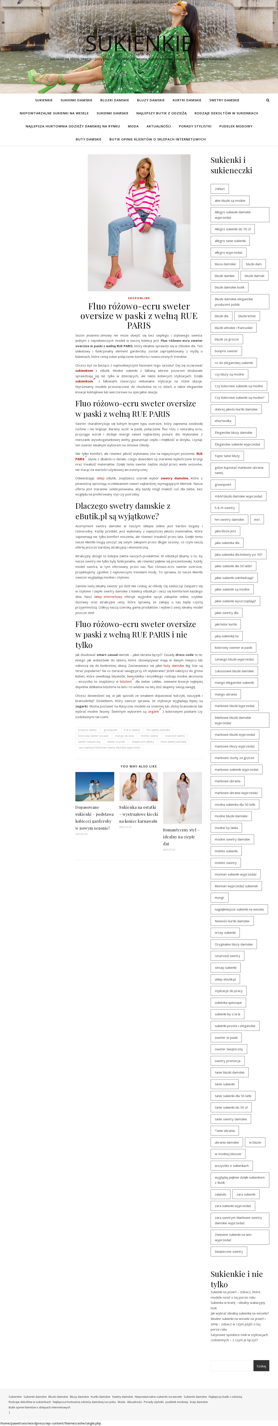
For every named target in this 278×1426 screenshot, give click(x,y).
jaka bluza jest (225, 531)
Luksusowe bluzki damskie (234, 671)
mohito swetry (149, 736)
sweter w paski (116, 742)
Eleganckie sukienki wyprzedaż (237, 444)
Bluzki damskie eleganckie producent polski (234, 302)
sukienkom (84, 370)
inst (257, 519)
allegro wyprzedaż (228, 252)
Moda (133, 126)
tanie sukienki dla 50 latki (233, 1096)
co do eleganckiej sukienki (234, 362)
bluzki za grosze (227, 339)
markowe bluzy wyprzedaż (235, 746)
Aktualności (159, 126)
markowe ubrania (227, 781)
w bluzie (255, 1142)
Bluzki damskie (114, 100)
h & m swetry (132, 730)
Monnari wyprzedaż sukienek (236, 886)
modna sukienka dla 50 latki (235, 804)
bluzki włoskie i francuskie (234, 327)
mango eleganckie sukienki (234, 682)
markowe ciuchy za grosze (234, 758)
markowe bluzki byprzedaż (235, 706)
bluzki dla (221, 316)
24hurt (220, 189)
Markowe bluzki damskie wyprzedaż (233, 720)
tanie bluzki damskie (230, 1072)
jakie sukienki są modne (232, 589)
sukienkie (139, 43)
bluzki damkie (225, 276)
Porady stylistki (195, 126)
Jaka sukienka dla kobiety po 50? (238, 554)
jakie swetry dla (226, 612)
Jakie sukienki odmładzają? (234, 577)
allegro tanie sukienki (230, 241)
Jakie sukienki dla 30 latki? (233, 566)
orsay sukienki (225, 932)
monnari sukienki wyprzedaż (235, 874)
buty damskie (89, 139)
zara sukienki (246, 1194)
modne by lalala (226, 828)
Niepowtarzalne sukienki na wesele (54, 113)
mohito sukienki (226, 851)
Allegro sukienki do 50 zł (233, 229)
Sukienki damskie (77, 100)
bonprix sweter (87, 730)
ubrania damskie (227, 1142)
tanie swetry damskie (174, 742)
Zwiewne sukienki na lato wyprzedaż (233, 1237)
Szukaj (261, 1366)
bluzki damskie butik (229, 287)
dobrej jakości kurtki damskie (236, 409)
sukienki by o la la (227, 1014)
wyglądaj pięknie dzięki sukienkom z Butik (240, 1180)
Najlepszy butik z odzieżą (161, 113)
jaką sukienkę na (226, 636)
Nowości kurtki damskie (232, 921)
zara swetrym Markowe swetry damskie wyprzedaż (109, 747)
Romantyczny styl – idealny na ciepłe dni (181, 836)
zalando (220, 1194)
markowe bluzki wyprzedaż (235, 734)
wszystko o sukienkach (232, 1165)
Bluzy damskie (151, 100)
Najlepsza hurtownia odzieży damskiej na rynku (73, 126)
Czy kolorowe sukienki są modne (239, 386)
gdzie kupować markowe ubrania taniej (239, 470)
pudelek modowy (236, 126)
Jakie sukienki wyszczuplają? (235, 601)
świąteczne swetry (143, 742)
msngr (219, 897)
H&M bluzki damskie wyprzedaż (238, 496)
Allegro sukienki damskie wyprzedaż (233, 215)
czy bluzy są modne (229, 374)
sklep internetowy (108, 596)
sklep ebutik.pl (225, 979)
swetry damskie (174, 478)
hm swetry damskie (158, 730)
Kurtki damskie (187, 100)
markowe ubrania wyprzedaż (236, 793)
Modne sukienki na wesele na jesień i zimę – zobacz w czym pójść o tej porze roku (238, 1323)
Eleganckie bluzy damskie (233, 432)
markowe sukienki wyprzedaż (236, 769)
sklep (100, 478)
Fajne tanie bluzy (227, 456)
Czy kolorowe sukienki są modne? (240, 397)
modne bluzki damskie (231, 816)
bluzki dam (254, 264)
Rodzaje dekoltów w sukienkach (226, 113)
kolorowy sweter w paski (93, 736)
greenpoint (110, 730)
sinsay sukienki (226, 967)
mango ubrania (124, 736)
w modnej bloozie (228, 1154)
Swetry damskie (224, 100)
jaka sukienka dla (227, 542)
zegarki (153, 711)
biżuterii (126, 681)
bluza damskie (225, 264)
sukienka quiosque (228, 1002)
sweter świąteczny (89, 742)
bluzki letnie (247, 316)
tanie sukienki (225, 1084)
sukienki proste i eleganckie (235, 1026)
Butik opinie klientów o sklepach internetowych (157, 139)
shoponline (139, 298)
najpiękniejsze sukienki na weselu (239, 909)
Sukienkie (44, 100)
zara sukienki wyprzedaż (233, 1206)
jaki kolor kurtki (226, 624)
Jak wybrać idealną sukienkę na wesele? (240, 1313)
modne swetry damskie (232, 839)
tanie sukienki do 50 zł (231, 1107)
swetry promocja (227, 1061)
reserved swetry (175, 736)
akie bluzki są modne (230, 200)
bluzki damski (254, 276)
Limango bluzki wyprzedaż (234, 659)
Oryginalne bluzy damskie (234, 944)
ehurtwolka (223, 421)
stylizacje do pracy (229, 991)
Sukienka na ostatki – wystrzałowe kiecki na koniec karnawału (138, 814)
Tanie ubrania (225, 1130)
